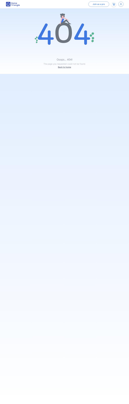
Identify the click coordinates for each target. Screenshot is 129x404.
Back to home (64, 67)
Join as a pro (99, 4)
